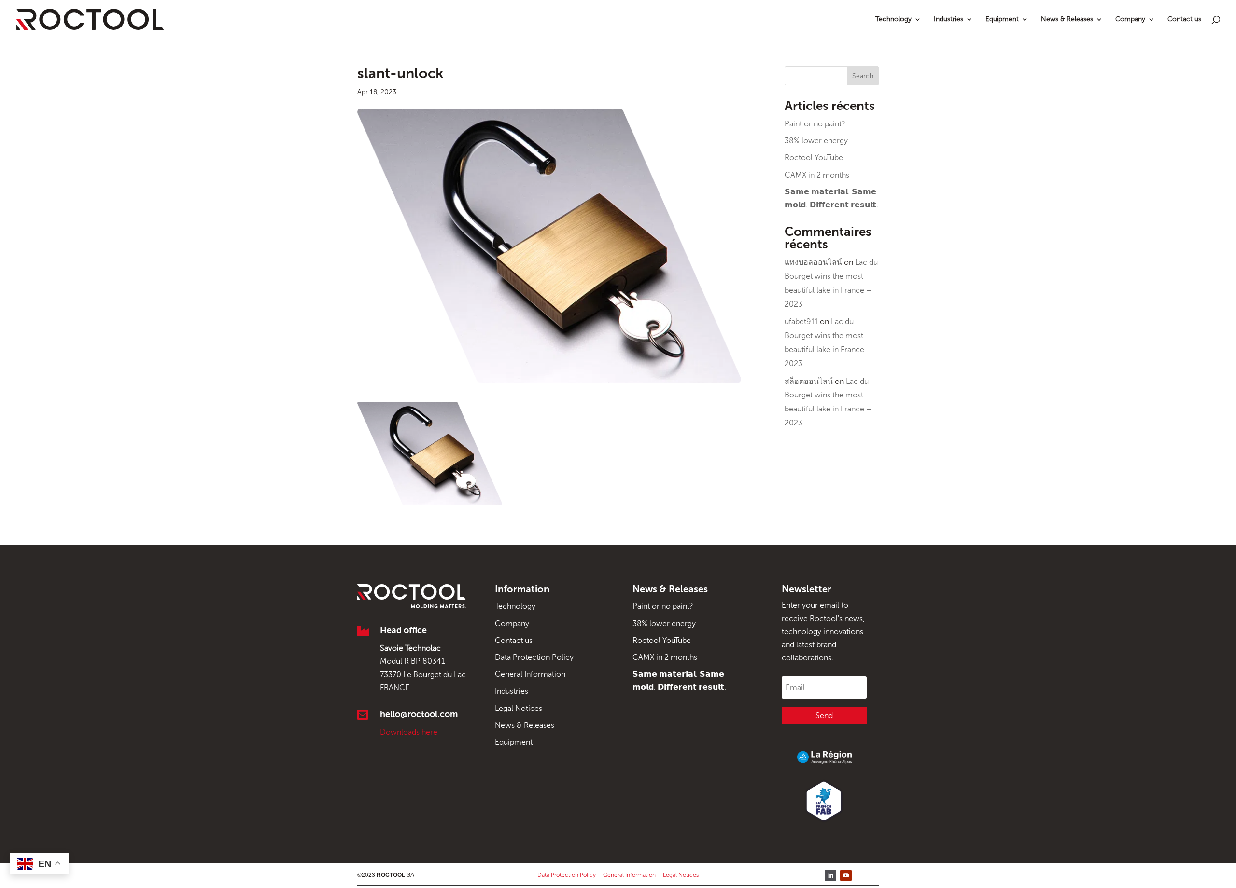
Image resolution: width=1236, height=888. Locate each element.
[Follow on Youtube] (846, 875)
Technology (893, 19)
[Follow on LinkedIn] (830, 875)
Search (862, 76)
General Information (530, 674)
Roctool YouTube (814, 157)
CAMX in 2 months (817, 174)
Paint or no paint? (815, 123)
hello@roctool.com (419, 714)
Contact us (1184, 19)
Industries (948, 19)
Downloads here (408, 732)
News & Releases (1067, 19)
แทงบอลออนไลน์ (813, 262)
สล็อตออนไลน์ (809, 381)
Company (1130, 19)
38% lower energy (816, 140)
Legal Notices (518, 708)
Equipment (1002, 19)
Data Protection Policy (534, 657)
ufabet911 (801, 321)
